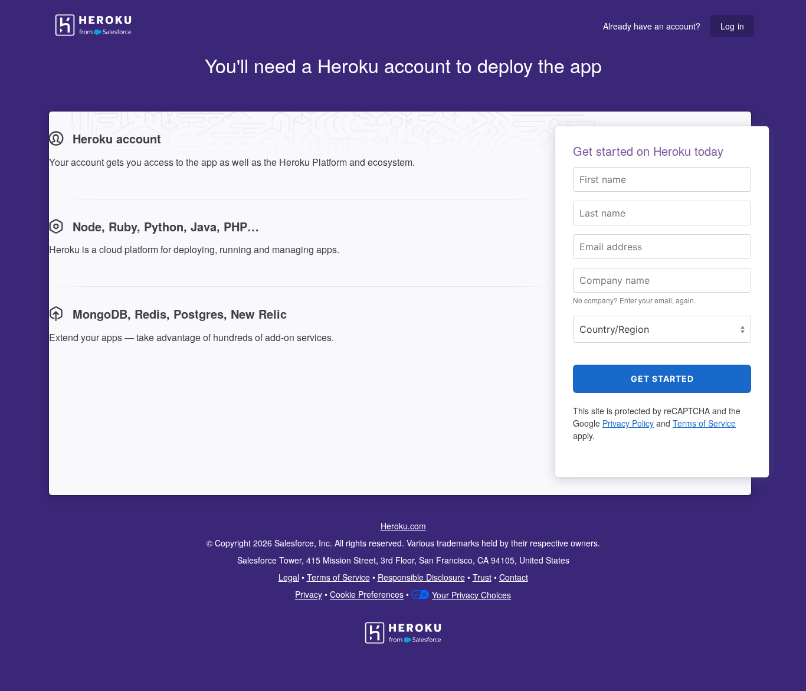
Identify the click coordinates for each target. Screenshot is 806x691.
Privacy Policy (628, 423)
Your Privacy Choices (471, 595)
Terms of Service (704, 423)
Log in (732, 26)
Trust (482, 577)
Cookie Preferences (367, 595)
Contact (513, 577)
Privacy (308, 595)
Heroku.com (403, 526)
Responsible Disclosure (421, 577)
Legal (289, 577)
